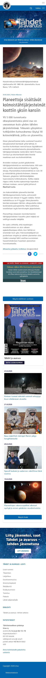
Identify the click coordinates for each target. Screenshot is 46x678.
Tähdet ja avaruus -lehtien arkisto (15, 612)
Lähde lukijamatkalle (10, 599)
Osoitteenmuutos (10, 579)
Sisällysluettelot (9, 589)
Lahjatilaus (7, 576)
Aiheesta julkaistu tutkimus (14, 249)
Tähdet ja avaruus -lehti (14, 564)
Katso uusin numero (14, 363)
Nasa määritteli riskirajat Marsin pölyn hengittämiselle (20, 437)
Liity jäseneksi (23, 551)
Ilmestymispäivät (9, 583)
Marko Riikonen (16, 95)
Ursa (17, 666)
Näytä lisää (23, 517)
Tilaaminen (7, 573)
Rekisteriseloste (12, 672)
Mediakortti (7, 586)
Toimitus (6, 593)
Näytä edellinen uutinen (23, 299)
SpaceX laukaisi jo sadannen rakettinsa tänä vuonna (23, 472)
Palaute (6, 596)
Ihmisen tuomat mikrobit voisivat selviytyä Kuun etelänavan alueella (22, 397)
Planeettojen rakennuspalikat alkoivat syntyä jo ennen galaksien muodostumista (22, 506)
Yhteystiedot (9, 620)
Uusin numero (8, 569)
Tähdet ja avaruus (12, 358)
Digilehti (7, 607)
